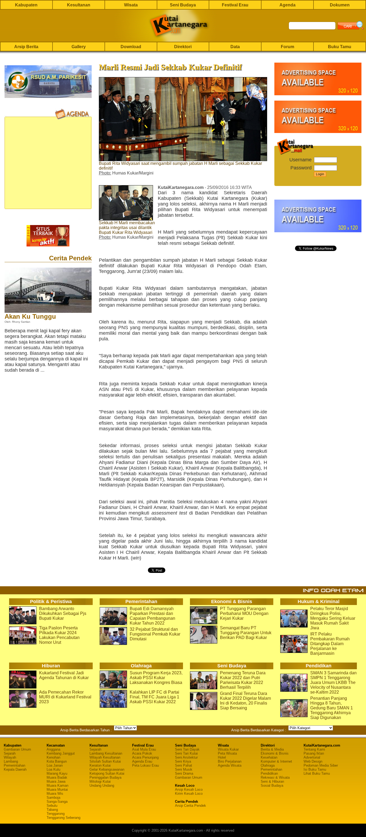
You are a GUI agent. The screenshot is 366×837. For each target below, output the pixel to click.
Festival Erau (235, 5)
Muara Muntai (57, 789)
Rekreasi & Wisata (275, 777)
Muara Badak (57, 777)
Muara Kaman (57, 785)
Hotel (222, 757)
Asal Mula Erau (144, 749)
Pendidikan (269, 773)
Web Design (313, 761)
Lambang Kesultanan (105, 753)
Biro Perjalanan (229, 761)
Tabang (52, 810)
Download (131, 46)
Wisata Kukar (228, 749)
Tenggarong (56, 814)
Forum (287, 46)
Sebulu (52, 806)
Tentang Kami (314, 749)
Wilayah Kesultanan (104, 757)
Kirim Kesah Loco (189, 794)
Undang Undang (101, 785)
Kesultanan (78, 5)
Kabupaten (26, 5)
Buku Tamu (339, 46)
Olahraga (268, 765)
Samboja (53, 798)
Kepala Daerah (15, 769)
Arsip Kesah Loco (189, 789)
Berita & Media (272, 749)
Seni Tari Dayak (187, 749)
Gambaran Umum (17, 749)
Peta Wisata (227, 753)
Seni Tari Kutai (186, 753)
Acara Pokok (142, 753)
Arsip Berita (26, 46)
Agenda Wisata (229, 765)
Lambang (11, 761)
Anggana (53, 749)
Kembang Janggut (61, 753)
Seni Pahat (183, 765)
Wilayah (10, 757)
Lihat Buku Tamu (317, 773)
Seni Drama (184, 773)
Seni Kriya (183, 761)
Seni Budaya (183, 5)
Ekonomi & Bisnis (275, 753)
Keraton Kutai (100, 765)
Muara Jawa (56, 781)
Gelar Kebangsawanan (106, 769)
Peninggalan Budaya (105, 777)
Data (235, 46)
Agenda (287, 5)
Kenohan (53, 757)
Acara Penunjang (145, 757)
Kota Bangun (57, 761)
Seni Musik (183, 769)
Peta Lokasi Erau (145, 765)
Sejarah (10, 753)
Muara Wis (55, 794)
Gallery (79, 46)
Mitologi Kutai (100, 781)
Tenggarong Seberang (63, 818)
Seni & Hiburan (272, 781)
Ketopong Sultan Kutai (106, 773)
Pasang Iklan (314, 753)
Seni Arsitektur (186, 757)
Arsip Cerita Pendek (190, 806)
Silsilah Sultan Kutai (105, 761)
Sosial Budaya (272, 785)
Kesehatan (269, 757)
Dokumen (340, 5)
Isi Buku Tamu (315, 769)
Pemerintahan (14, 765)
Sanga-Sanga (57, 802)
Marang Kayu (57, 773)
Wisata (131, 5)
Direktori (183, 46)
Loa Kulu (53, 769)
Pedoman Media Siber (321, 765)
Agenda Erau (142, 761)
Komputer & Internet (276, 761)
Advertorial (312, 757)
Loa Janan (55, 765)
